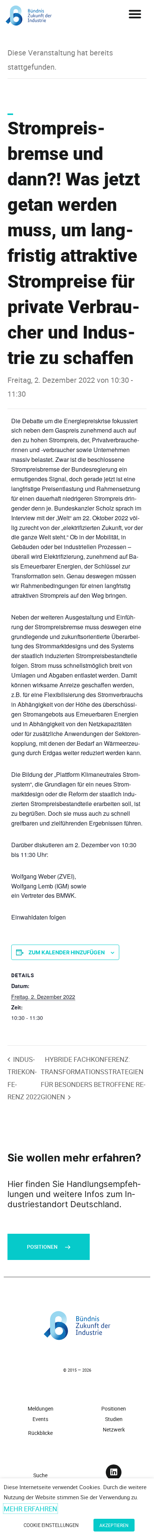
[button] (135, 14)
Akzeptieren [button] (114, 1525)
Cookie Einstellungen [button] (51, 1525)
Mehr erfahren (30, 1508)
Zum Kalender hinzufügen (66, 952)
